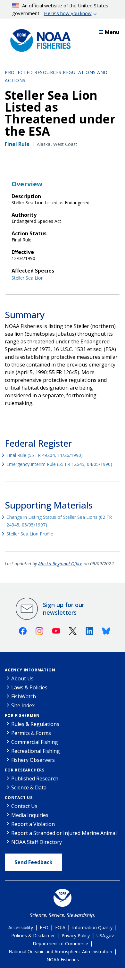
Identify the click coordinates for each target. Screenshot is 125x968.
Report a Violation (33, 824)
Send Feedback (33, 862)
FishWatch (23, 696)
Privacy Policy (76, 935)
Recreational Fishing (35, 750)
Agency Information (30, 670)
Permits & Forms (31, 733)
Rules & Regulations (35, 724)
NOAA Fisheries (62, 959)
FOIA (60, 927)
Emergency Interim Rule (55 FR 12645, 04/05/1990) (59, 464)
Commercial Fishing (34, 741)
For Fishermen (22, 715)
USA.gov (105, 935)
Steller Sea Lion (28, 278)
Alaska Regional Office (60, 563)
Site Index (23, 705)
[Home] (38, 38)
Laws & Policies (29, 687)
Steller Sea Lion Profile (29, 534)
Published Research (34, 778)
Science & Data (28, 787)
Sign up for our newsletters (63, 608)
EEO (44, 927)
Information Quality (92, 927)
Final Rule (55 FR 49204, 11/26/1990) (44, 455)
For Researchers (25, 770)
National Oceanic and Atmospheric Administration (60, 951)
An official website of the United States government (60, 9)
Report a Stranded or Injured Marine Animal (64, 833)
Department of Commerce (60, 943)
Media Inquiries (29, 815)
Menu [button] (112, 32)
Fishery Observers (33, 759)
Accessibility (20, 927)
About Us (22, 678)
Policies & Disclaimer (33, 935)
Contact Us (19, 797)
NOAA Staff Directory (36, 842)
